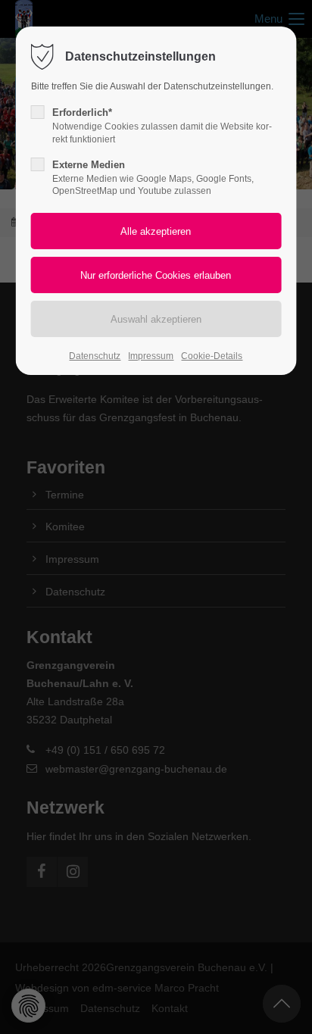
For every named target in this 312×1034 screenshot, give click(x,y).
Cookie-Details (211, 356)
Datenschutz (94, 356)
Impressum (150, 356)
